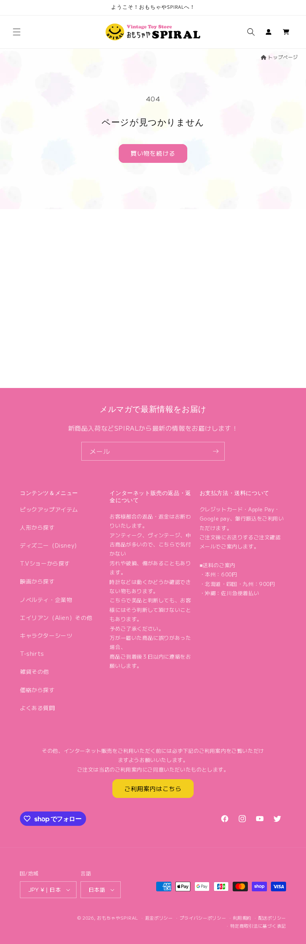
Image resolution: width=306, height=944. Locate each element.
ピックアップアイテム (49, 509)
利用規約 (242, 917)
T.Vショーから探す (45, 563)
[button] (17, 32)
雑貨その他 (34, 671)
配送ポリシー (272, 917)
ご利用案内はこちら (153, 788)
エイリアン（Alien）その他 (56, 617)
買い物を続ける (153, 153)
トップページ (283, 56)
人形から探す (37, 527)
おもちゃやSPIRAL (117, 917)
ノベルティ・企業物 (46, 600)
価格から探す (37, 690)
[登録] (215, 451)
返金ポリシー (159, 917)
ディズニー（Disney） (50, 545)
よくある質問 (37, 708)
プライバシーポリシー (203, 917)
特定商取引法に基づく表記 (258, 925)
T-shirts (32, 653)
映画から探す (37, 581)
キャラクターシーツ (46, 635)
